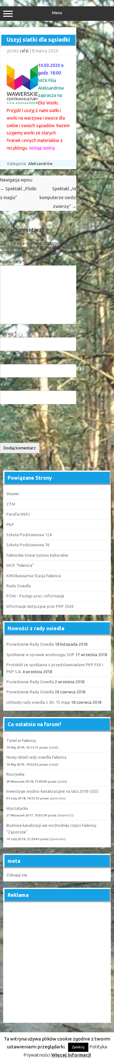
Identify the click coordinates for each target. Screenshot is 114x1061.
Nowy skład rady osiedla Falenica (36, 757)
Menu (57, 12)
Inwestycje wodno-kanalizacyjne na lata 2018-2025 (52, 791)
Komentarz (12, 261)
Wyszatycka (17, 808)
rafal (24, 50)
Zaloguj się (16, 874)
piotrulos (57, 798)
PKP (10, 524)
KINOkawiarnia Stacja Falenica (33, 575)
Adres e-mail (14, 360)
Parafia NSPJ (18, 514)
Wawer (12, 493)
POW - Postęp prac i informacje (35, 596)
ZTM (10, 504)
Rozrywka (15, 774)
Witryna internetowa (20, 386)
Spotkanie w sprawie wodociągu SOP (40, 654)
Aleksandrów (40, 163)
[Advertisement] (57, 963)
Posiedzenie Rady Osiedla (30, 644)
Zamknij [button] (78, 1047)
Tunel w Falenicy (21, 740)
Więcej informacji (71, 1055)
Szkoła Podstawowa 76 (27, 544)
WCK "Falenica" (20, 565)
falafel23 (65, 815)
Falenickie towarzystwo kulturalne (37, 555)
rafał (53, 747)
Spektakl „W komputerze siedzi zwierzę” (58, 197)
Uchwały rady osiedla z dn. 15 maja (38, 702)
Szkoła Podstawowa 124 (29, 534)
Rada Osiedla (18, 586)
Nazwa (8, 333)
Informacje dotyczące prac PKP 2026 (39, 606)
